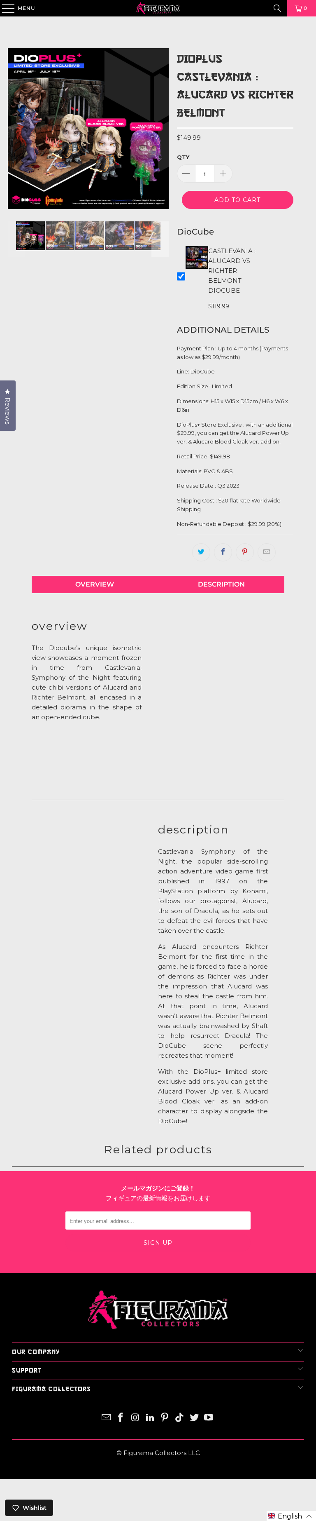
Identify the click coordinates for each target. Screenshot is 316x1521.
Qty (183, 157)
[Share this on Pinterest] (245, 552)
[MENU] (4, 8)
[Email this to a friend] (267, 552)
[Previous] (16, 128)
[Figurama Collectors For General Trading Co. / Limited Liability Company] (158, 8)
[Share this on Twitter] (201, 552)
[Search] (277, 8)
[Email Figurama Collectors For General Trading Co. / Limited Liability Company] (106, 1418)
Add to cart (237, 200)
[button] (291, 1516)
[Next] (160, 128)
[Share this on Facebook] (223, 552)
